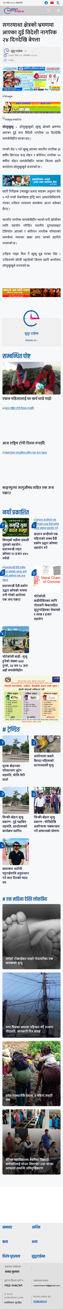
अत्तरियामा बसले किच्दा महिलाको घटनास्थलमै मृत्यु (44, 760)
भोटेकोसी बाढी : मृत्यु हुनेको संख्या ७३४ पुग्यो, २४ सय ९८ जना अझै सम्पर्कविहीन (15, 663)
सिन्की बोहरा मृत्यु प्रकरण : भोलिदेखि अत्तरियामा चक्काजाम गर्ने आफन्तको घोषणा (47, 824)
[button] (49, 11)
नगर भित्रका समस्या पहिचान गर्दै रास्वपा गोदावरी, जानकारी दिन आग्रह (29, 1029)
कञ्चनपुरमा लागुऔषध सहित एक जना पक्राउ (28, 490)
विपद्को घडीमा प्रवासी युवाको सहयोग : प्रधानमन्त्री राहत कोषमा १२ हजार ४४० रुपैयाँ (15, 549)
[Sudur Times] (14, 11)
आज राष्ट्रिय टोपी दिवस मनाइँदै (23, 443)
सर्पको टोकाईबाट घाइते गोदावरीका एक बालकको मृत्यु (29, 961)
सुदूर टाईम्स (16, 51)
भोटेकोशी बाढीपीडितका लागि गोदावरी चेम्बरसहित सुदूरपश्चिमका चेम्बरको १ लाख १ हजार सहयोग (47, 607)
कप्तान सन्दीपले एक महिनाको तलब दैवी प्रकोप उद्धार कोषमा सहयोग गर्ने (46, 541)
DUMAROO (40, 1301)
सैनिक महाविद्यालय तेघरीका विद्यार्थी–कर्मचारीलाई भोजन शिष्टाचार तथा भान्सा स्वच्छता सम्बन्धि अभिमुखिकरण (29, 1164)
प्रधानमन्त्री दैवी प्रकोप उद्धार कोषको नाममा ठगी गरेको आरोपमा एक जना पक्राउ (15, 592)
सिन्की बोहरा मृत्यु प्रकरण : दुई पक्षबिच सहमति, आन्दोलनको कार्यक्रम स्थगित (14, 824)
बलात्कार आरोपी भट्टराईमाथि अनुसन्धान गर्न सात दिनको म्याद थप (15, 875)
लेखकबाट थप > (31, 340)
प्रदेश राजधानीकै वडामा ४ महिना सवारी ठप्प (29, 1098)
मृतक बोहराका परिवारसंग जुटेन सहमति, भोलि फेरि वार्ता (13, 772)
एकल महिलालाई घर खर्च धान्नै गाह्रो (26, 398)
